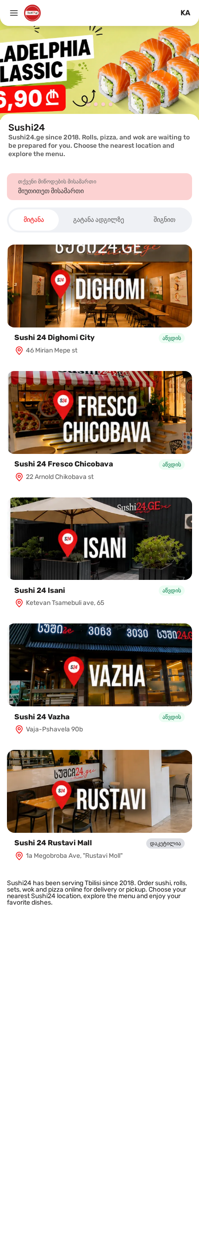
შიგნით (164, 220)
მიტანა (34, 220)
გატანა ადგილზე (98, 220)
